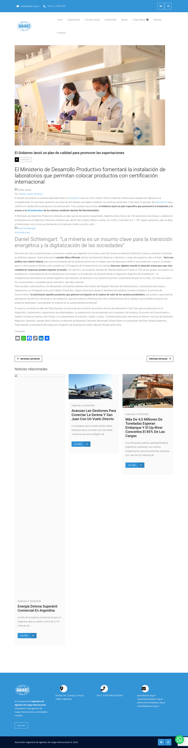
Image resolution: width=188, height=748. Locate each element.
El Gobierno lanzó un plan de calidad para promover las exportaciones (69, 153)
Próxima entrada (158, 359)
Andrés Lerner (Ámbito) (30, 194)
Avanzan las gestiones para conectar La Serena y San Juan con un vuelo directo (94, 415)
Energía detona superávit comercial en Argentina (37, 608)
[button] (179, 739)
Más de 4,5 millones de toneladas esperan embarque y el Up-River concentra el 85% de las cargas (145, 427)
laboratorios (161, 202)
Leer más (21, 725)
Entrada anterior (30, 359)
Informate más (22, 232)
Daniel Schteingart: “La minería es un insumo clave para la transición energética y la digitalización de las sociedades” (93, 242)
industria (74, 198)
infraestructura (35, 210)
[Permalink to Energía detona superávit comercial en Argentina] (40, 376)
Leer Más (24, 636)
